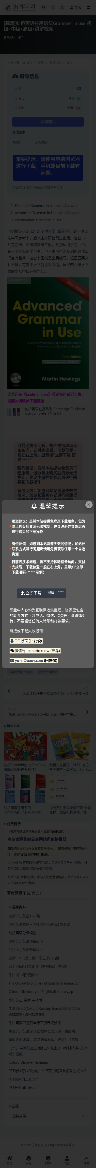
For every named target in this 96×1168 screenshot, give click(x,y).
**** (56, 593)
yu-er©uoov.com (29, 661)
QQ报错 (21, 641)
